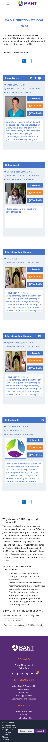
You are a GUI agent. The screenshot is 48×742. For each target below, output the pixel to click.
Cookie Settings (26, 731)
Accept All (40, 731)
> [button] (29, 61)
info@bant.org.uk (25, 665)
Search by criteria (33, 615)
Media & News (24, 689)
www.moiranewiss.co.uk (19, 92)
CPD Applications (24, 695)
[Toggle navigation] (8, 4)
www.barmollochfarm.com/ (20, 179)
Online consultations (12, 620)
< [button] (18, 61)
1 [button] (23, 61)
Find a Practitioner (24, 711)
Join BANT (24, 714)
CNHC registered (35, 625)
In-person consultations (14, 625)
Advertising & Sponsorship (24, 686)
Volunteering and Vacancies (24, 699)
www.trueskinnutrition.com (20, 434)
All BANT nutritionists (13, 615)
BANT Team (24, 692)
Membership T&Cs (24, 718)
